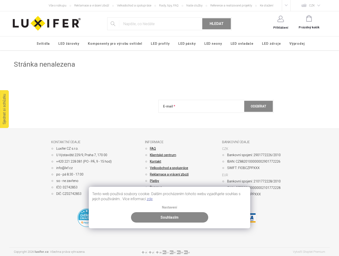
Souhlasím (169, 217)
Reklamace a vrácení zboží (91, 5)
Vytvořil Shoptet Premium (309, 251)
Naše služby (194, 5)
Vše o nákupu (57, 5)
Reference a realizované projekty (231, 5)
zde (150, 199)
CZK (312, 5)
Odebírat (258, 106)
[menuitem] (43, 43)
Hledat (217, 23)
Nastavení (169, 207)
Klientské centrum (163, 155)
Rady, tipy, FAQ (168, 5)
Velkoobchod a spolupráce (134, 5)
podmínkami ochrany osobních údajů (229, 117)
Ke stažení (266, 5)
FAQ (153, 148)
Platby (154, 181)
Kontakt (155, 161)
